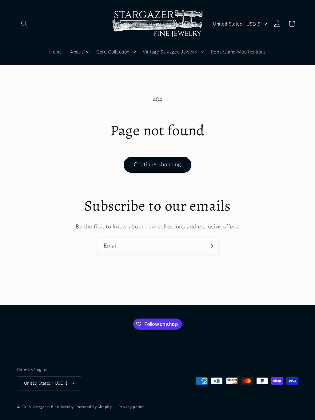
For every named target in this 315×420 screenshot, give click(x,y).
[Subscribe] (210, 246)
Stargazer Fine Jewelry (53, 406)
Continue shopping (157, 164)
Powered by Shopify (93, 406)
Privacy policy (131, 406)
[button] (24, 23)
